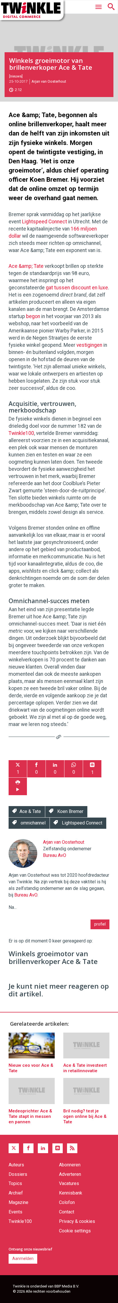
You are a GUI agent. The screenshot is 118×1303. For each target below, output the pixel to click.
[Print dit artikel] (18, 786)
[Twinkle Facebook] (28, 1148)
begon (33, 316)
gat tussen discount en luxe (77, 288)
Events (15, 1212)
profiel (100, 924)
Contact (66, 1212)
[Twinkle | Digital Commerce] (32, 10)
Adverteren (70, 1174)
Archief (16, 1193)
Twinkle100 (21, 433)
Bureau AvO (54, 855)
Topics (15, 1183)
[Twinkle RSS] (72, 1148)
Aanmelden (23, 1258)
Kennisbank (70, 1193)
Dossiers (18, 1174)
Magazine (18, 1202)
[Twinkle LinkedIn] (43, 1148)
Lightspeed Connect (44, 221)
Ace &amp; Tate (26, 266)
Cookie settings (75, 1231)
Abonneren (69, 1165)
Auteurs (16, 1165)
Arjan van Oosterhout (49, 81)
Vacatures (69, 1183)
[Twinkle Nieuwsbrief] (57, 1148)
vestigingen (89, 345)
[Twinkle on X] (14, 1148)
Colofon (67, 1202)
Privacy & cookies (77, 1221)
